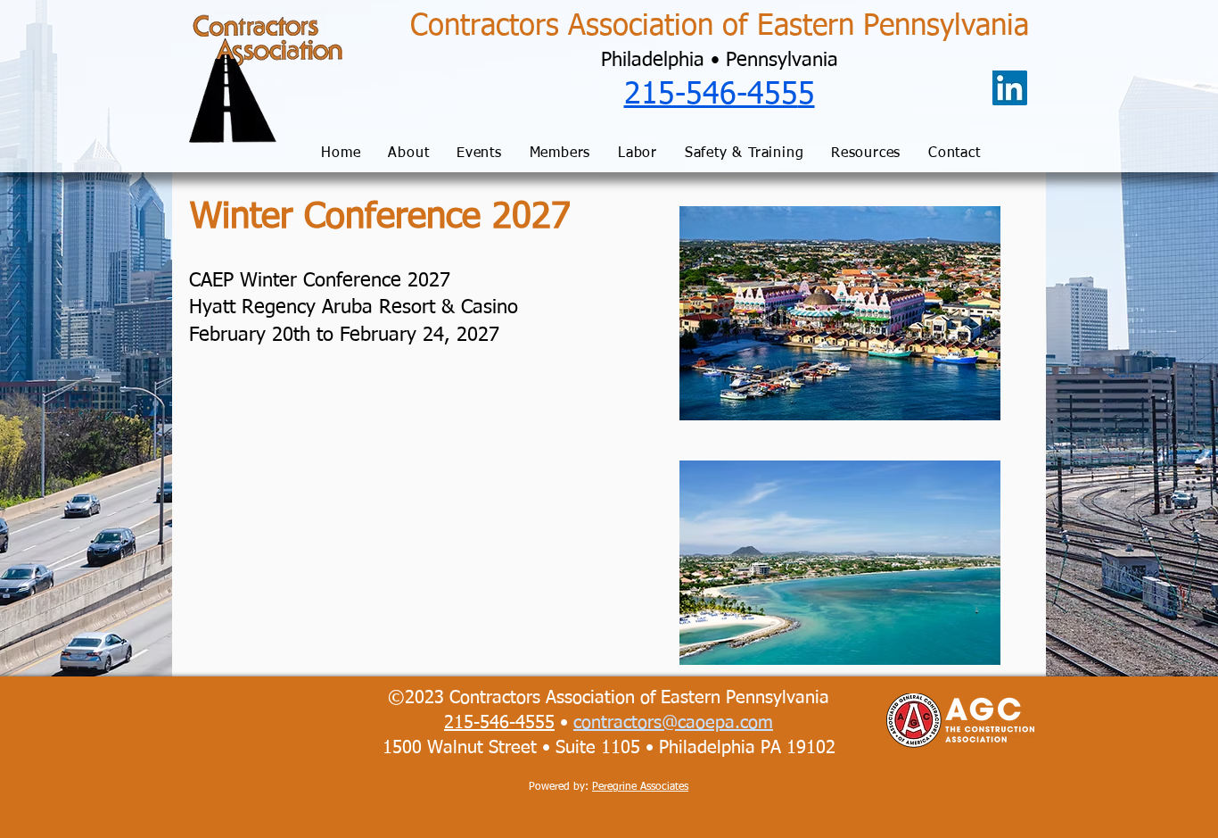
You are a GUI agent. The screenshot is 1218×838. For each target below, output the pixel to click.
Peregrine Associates (640, 787)
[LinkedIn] (1009, 88)
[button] (409, 154)
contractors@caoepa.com (673, 723)
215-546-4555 (499, 723)
